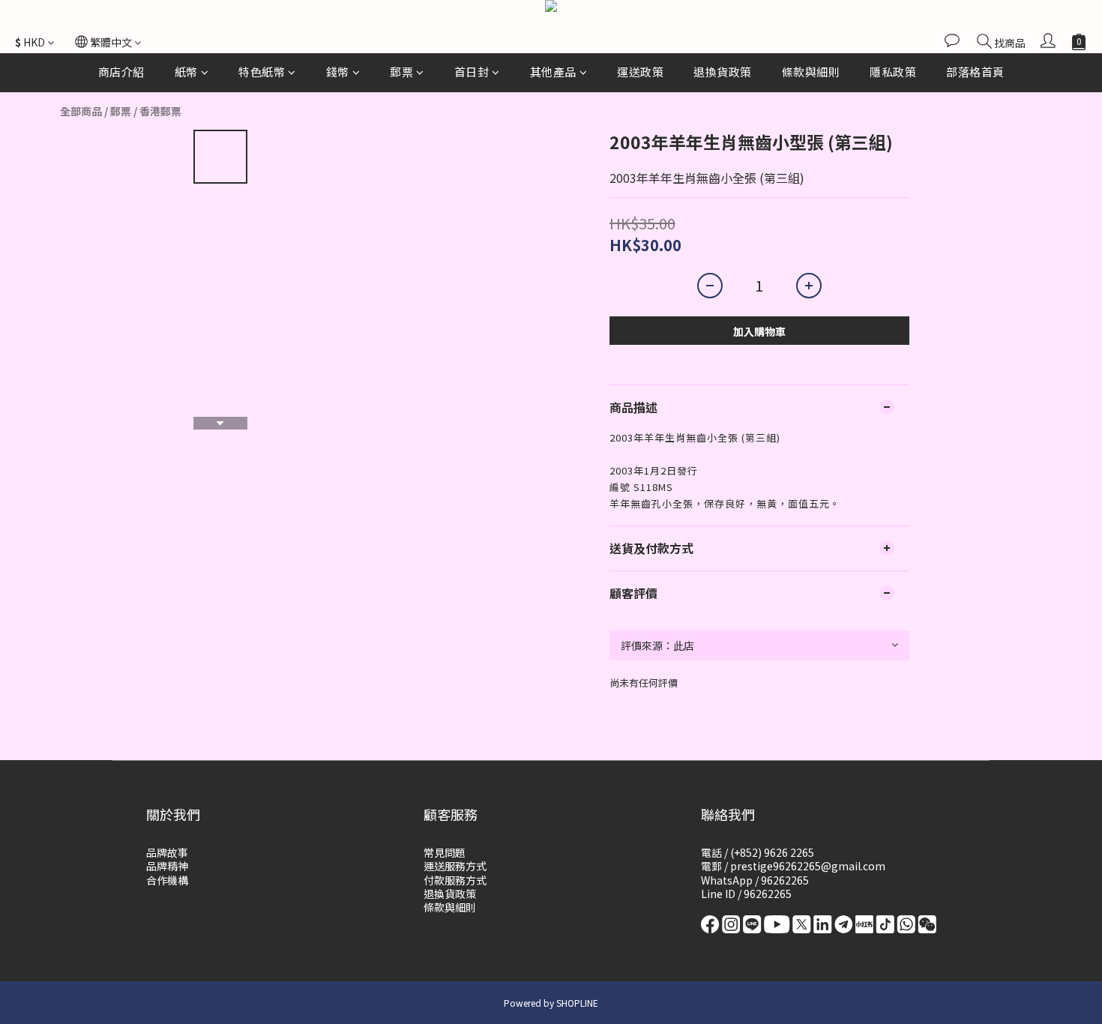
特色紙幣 (261, 71)
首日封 (472, 71)
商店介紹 (121, 71)
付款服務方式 (455, 880)
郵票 (401, 71)
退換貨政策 (722, 71)
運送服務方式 (455, 865)
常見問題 (445, 852)
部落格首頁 (975, 71)
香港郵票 (160, 110)
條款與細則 (811, 71)
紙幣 (186, 71)
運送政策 (640, 71)
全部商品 (81, 110)
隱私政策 (893, 71)
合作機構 (167, 880)
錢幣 (337, 71)
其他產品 (553, 71)
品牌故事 (167, 852)
